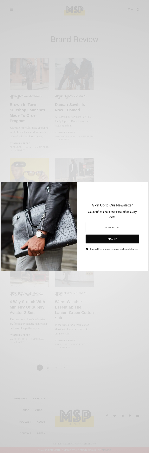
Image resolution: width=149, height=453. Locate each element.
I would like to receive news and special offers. (114, 249)
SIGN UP (112, 239)
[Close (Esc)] (142, 188)
